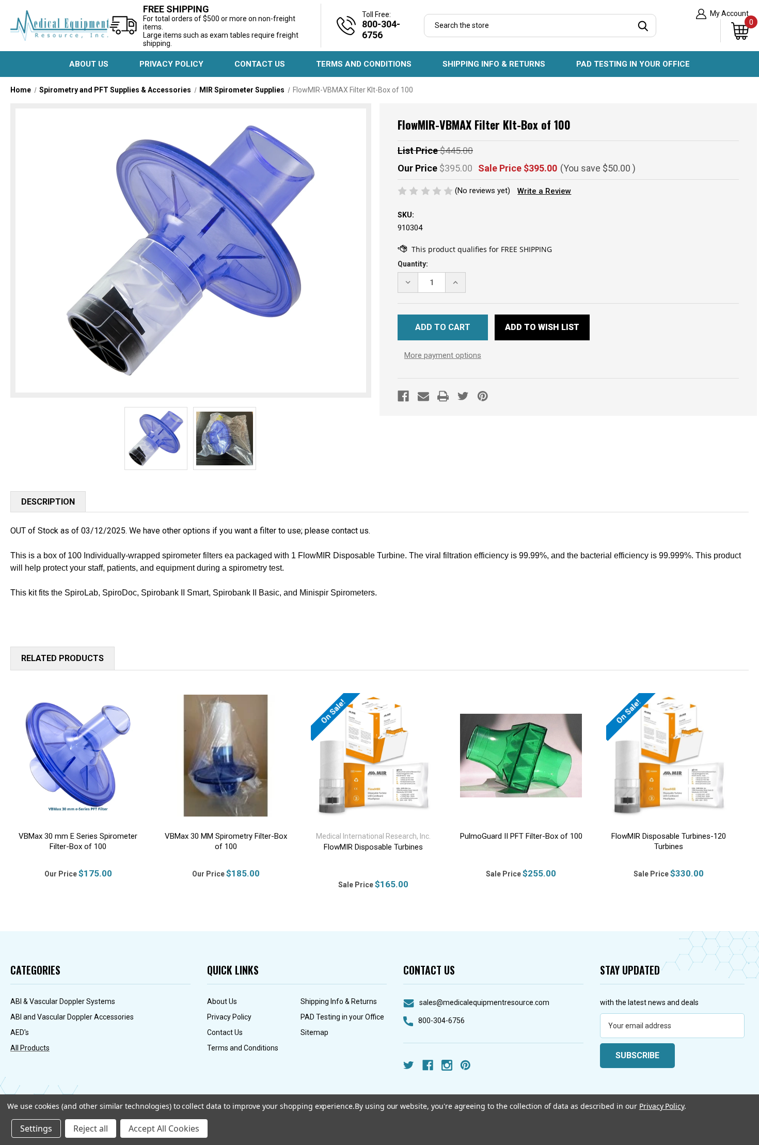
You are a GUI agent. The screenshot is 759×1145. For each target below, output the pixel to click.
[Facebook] (403, 396)
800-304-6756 (441, 1020)
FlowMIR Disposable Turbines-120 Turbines (668, 841)
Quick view (78, 755)
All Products (30, 1048)
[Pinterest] (482, 396)
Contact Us (259, 64)
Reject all (90, 1128)
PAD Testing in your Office (633, 64)
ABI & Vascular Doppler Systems (62, 1001)
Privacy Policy (171, 64)
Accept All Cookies (164, 1128)
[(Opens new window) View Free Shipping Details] (475, 249)
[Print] (443, 396)
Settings (36, 1128)
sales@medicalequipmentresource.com (484, 1002)
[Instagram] (446, 1065)
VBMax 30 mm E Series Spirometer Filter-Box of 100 (78, 841)
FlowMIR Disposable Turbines (373, 847)
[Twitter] (463, 396)
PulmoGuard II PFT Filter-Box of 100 (521, 836)
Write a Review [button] (544, 191)
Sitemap (314, 1032)
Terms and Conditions (364, 64)
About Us (88, 64)
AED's (19, 1032)
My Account (728, 13)
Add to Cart (226, 769)
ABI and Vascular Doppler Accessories (72, 1017)
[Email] (423, 396)
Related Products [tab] (62, 658)
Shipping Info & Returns (493, 64)
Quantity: (413, 264)
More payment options (442, 355)
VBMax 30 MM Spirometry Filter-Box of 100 (226, 841)
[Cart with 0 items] (734, 30)
